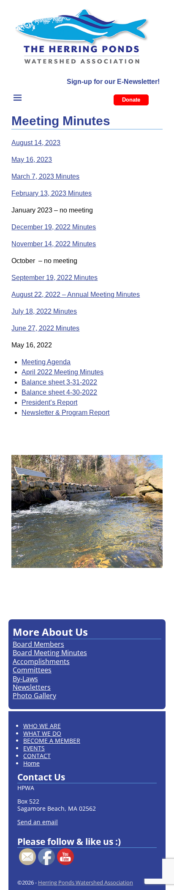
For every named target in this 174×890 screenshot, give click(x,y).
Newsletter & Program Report (65, 412)
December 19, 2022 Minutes (53, 227)
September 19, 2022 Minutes (54, 277)
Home (31, 763)
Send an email (37, 822)
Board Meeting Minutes (50, 652)
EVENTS (34, 748)
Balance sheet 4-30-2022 (59, 392)
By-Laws (25, 678)
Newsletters (32, 687)
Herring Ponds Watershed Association (85, 882)
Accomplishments (41, 661)
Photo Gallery (34, 695)
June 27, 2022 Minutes (45, 328)
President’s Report (49, 402)
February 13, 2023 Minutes (51, 193)
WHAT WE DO (42, 733)
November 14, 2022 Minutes (53, 243)
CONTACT (37, 756)
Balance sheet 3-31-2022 (59, 382)
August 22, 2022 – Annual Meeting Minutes (75, 294)
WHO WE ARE (42, 726)
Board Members (38, 644)
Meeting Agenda (46, 362)
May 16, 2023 (31, 159)
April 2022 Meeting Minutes (62, 372)
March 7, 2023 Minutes (45, 176)
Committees (32, 670)
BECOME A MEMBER (51, 741)
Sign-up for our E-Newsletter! (113, 81)
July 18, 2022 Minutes (44, 311)
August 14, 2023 (35, 142)
